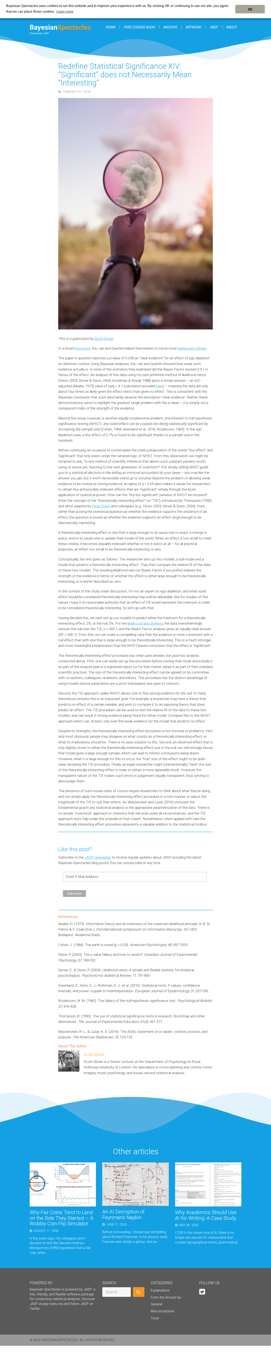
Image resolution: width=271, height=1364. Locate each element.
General (156, 1304)
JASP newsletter (98, 857)
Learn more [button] (64, 11)
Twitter (35, 1309)
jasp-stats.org (53, 1304)
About (232, 27)
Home (110, 27)
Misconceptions (162, 1311)
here (159, 386)
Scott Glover (103, 338)
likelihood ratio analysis (145, 623)
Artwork (193, 27)
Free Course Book (139, 27)
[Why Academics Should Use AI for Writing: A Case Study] (208, 1184)
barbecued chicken (192, 348)
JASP (214, 27)
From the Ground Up (166, 1297)
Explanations (160, 1290)
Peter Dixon (101, 506)
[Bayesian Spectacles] (60, 30)
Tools (155, 1318)
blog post (83, 348)
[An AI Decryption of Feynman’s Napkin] (135, 1184)
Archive (170, 27)
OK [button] (250, 9)
